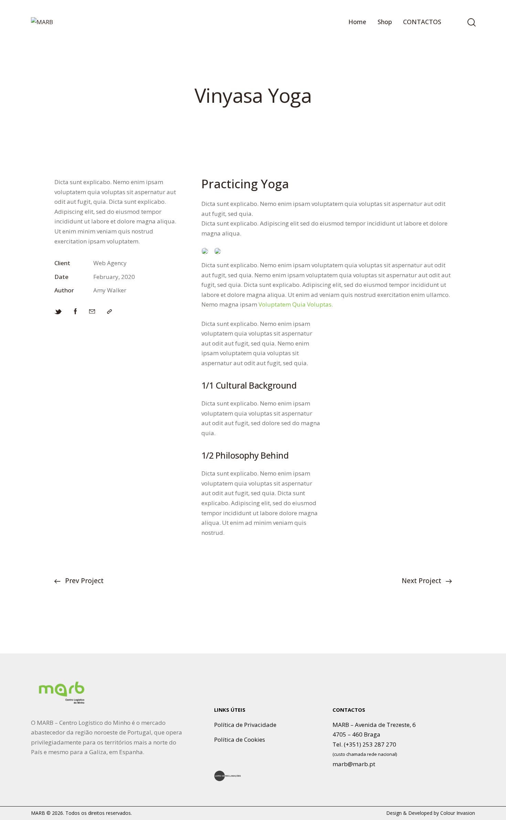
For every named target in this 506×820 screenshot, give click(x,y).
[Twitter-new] (58, 312)
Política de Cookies (239, 739)
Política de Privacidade (245, 725)
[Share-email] (92, 312)
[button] (109, 312)
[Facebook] (75, 312)
